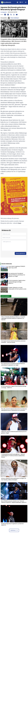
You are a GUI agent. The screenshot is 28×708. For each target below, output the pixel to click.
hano (19, 223)
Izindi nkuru (13, 530)
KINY (22, 2)
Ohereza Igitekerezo (20, 253)
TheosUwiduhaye (15, 18)
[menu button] (26, 2)
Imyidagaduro (4, 12)
